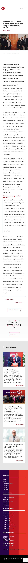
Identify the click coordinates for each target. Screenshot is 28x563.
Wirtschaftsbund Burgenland (8, 514)
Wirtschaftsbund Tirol (7, 518)
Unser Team (5, 481)
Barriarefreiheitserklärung (21, 549)
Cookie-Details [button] (16, 549)
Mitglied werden (6, 489)
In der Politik (5, 487)
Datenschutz (11, 549)
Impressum (8, 549)
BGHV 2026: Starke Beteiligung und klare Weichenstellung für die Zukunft (13, 408)
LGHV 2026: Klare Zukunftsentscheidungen (11, 370)
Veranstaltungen (6, 499)
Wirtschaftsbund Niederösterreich (9, 526)
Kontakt (22, 8)
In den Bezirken (6, 485)
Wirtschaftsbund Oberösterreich (9, 524)
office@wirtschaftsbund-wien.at (9, 540)
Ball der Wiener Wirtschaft (8, 501)
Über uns (4, 479)
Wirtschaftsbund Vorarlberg (8, 516)
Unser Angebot (5, 505)
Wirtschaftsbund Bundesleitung (8, 513)
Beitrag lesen (19, 385)
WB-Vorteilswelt (6, 503)
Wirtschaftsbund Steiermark (8, 528)
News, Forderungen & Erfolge (8, 497)
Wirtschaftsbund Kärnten (7, 522)
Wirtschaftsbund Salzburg (7, 520)
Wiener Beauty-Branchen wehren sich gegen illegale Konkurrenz (13, 445)
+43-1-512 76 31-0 (7, 538)
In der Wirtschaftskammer (8, 483)
